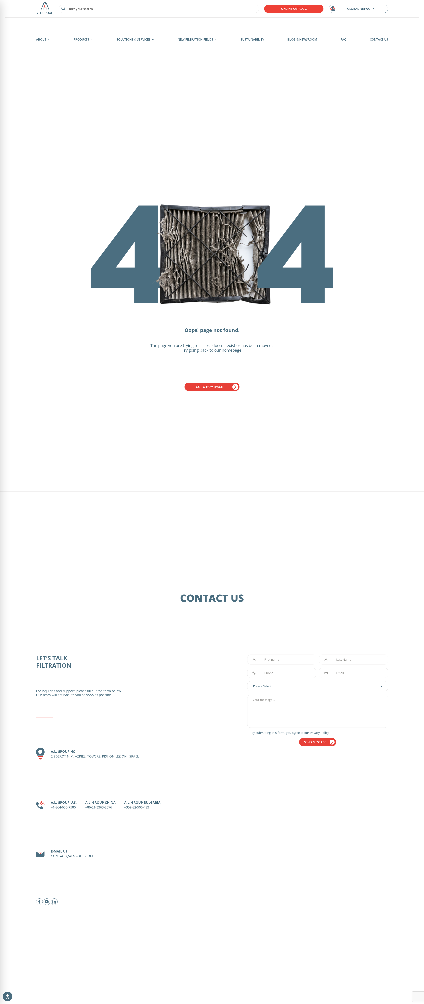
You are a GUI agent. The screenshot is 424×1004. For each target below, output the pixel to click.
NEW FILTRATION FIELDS (195, 39)
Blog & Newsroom (302, 39)
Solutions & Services (133, 39)
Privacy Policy (319, 733)
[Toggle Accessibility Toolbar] (7, 996)
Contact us (379, 39)
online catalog (294, 9)
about (41, 39)
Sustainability (252, 39)
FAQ (343, 39)
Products (81, 39)
